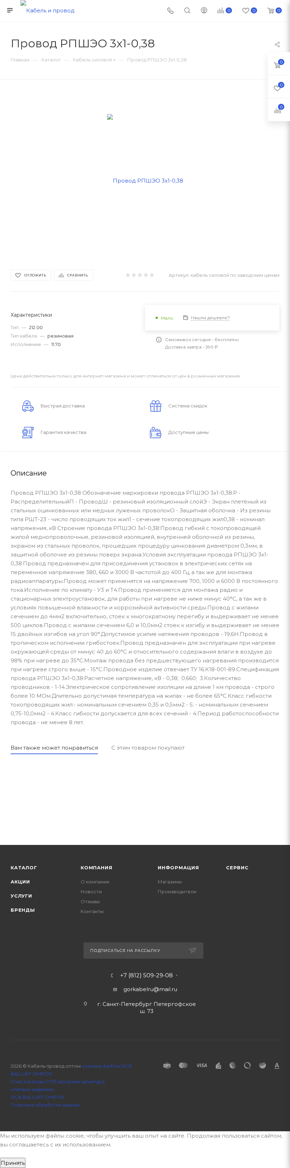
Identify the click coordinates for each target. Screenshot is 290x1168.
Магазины (170, 881)
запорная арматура (81, 1081)
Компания (96, 867)
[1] (127, 275)
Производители (177, 891)
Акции (20, 881)
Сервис (237, 867)
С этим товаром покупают (148, 747)
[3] (140, 275)
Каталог (24, 867)
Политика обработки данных (45, 1105)
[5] (152, 275)
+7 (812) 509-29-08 (146, 975)
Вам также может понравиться (54, 747)
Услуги (21, 896)
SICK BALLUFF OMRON (37, 1097)
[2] (133, 275)
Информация (178, 867)
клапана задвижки (32, 1089)
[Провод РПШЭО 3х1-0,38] (145, 180)
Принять (13, 1163)
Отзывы (90, 901)
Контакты (92, 911)
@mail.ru (165, 989)
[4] (146, 275)
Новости (91, 891)
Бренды (23, 910)
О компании (95, 881)
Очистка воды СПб (33, 1081)
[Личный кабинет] (204, 11)
